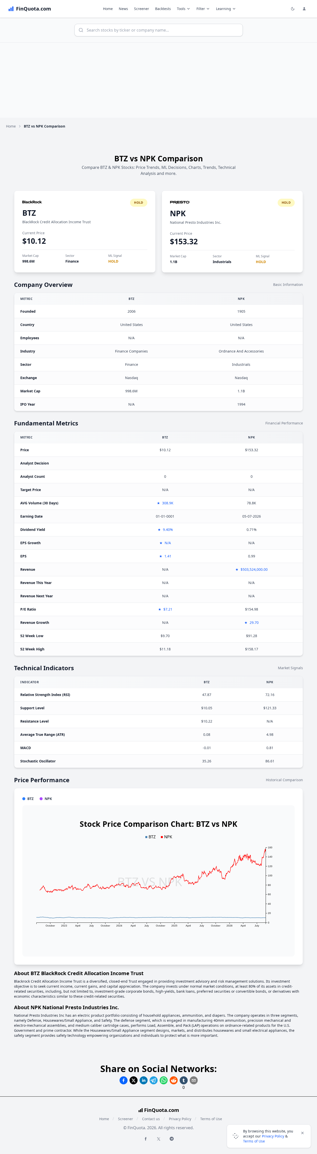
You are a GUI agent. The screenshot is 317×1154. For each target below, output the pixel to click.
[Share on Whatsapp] (164, 1080)
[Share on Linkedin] (144, 1080)
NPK (178, 213)
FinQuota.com (161, 1110)
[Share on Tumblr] (184, 1080)
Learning (223, 8)
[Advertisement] (158, 80)
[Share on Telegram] (154, 1080)
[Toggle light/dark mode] (292, 9)
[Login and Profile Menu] (304, 9)
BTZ (29, 213)
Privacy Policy (180, 1118)
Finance (72, 261)
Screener (141, 8)
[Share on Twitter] (134, 1080)
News (123, 8)
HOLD (113, 261)
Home (108, 8)
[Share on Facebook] (124, 1080)
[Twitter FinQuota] (159, 1139)
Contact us (151, 1118)
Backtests (163, 8)
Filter (200, 8)
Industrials (222, 261)
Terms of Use (211, 1118)
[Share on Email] (194, 1080)
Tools (181, 8)
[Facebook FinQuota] (146, 1139)
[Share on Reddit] (174, 1080)
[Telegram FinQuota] (172, 1139)
